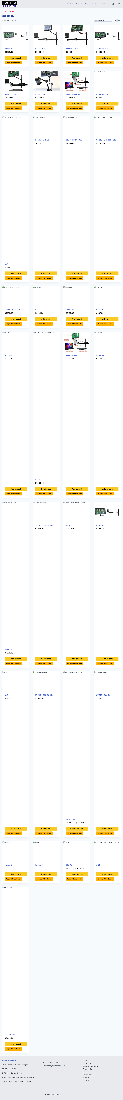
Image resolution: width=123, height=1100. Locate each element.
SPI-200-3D (10, 1035)
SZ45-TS (8, 355)
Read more (46, 103)
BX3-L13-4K (40, 94)
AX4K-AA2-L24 (102, 49)
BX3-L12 (8, 264)
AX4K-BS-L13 (10, 94)
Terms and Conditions (90, 1066)
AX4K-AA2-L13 (72, 49)
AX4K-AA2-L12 (41, 49)
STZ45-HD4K (71, 355)
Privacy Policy (88, 1069)
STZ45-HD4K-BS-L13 (75, 94)
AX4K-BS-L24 (102, 94)
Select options (76, 828)
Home (85, 1060)
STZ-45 (69, 865)
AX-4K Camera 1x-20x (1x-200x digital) (15, 1065)
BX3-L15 (8, 649)
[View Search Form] (113, 4)
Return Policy (87, 1075)
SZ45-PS (100, 310)
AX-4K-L (99, 525)
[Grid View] (114, 20)
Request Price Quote (13, 63)
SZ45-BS (39, 310)
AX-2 (98, 865)
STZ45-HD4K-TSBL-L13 (106, 140)
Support (87, 4)
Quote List (105, 4)
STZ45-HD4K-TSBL (74, 140)
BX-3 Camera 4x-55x (9, 1069)
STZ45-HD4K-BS (42, 140)
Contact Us (87, 1063)
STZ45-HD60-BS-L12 (44, 525)
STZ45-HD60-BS (103, 695)
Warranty (86, 1072)
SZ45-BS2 (70, 310)
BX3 (6, 695)
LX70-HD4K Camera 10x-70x (12, 1073)
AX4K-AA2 (9, 49)
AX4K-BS (100, 355)
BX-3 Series (71, 819)
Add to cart (16, 58)
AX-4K (68, 525)
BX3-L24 (39, 480)
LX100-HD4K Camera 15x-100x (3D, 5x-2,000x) (18, 1077)
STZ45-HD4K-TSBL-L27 (14, 310)
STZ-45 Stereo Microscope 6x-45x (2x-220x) (17, 1081)
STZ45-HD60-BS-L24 (44, 695)
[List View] (119, 20)
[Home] (3, 11)
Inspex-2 (8, 865)
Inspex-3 (39, 865)
